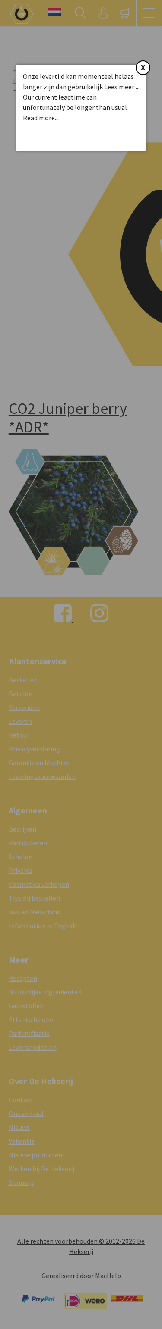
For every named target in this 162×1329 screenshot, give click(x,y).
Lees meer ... (122, 86)
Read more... (41, 117)
